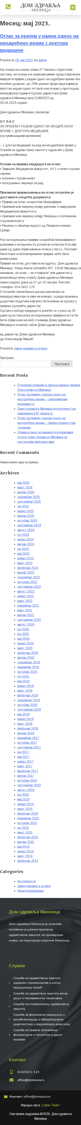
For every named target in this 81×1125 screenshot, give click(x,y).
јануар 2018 (25, 733)
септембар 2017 (29, 747)
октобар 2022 (27, 582)
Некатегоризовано (30, 890)
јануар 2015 (25, 842)
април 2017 (25, 761)
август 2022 (25, 591)
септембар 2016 (29, 785)
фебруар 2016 (27, 813)
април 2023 (25, 558)
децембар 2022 (28, 577)
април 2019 (25, 686)
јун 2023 (23, 549)
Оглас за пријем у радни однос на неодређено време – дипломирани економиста (42, 399)
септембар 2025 (29, 501)
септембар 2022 (29, 586)
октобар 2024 (27, 520)
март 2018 (24, 723)
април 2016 (25, 804)
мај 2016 (23, 799)
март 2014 (24, 856)
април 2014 (25, 851)
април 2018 (25, 719)
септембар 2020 (29, 619)
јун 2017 (23, 752)
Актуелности (26, 881)
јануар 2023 (25, 572)
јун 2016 (23, 794)
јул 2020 (23, 629)
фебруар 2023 (27, 567)
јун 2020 (23, 634)
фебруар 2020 (27, 653)
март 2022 (24, 601)
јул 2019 (23, 676)
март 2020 (24, 648)
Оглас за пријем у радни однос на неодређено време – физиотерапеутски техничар (46, 422)
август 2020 (25, 624)
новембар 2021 (28, 605)
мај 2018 (23, 714)
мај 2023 (23, 553)
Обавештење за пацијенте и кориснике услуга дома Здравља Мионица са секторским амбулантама (45, 437)
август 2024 (25, 530)
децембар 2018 (28, 700)
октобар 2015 (27, 823)
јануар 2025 (25, 516)
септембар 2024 (29, 525)
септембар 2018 (29, 709)
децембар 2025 (28, 497)
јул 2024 (23, 534)
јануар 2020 (25, 657)
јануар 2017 (25, 775)
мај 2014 (23, 846)
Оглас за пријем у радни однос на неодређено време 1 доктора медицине (39, 43)
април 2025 (25, 511)
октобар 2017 (27, 742)
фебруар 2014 (27, 861)
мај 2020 (23, 638)
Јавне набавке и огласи (30, 348)
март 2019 (24, 690)
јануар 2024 (25, 544)
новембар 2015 (28, 818)
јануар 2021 (25, 615)
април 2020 (25, 643)
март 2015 (24, 832)
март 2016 (24, 809)
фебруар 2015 (27, 837)
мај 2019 (23, 681)
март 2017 (24, 766)
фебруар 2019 (27, 695)
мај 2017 (23, 757)
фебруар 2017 (27, 771)
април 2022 (25, 596)
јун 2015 (23, 827)
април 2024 (25, 539)
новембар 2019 (28, 667)
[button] (72, 7)
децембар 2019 (28, 662)
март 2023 (24, 563)
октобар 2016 (27, 780)
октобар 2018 (27, 705)
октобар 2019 (27, 671)
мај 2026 (23, 482)
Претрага (7, 358)
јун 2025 (23, 506)
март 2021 (24, 610)
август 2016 (25, 790)
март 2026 (24, 487)
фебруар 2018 (27, 728)
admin (43, 60)
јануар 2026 (25, 492)
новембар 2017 (28, 738)
